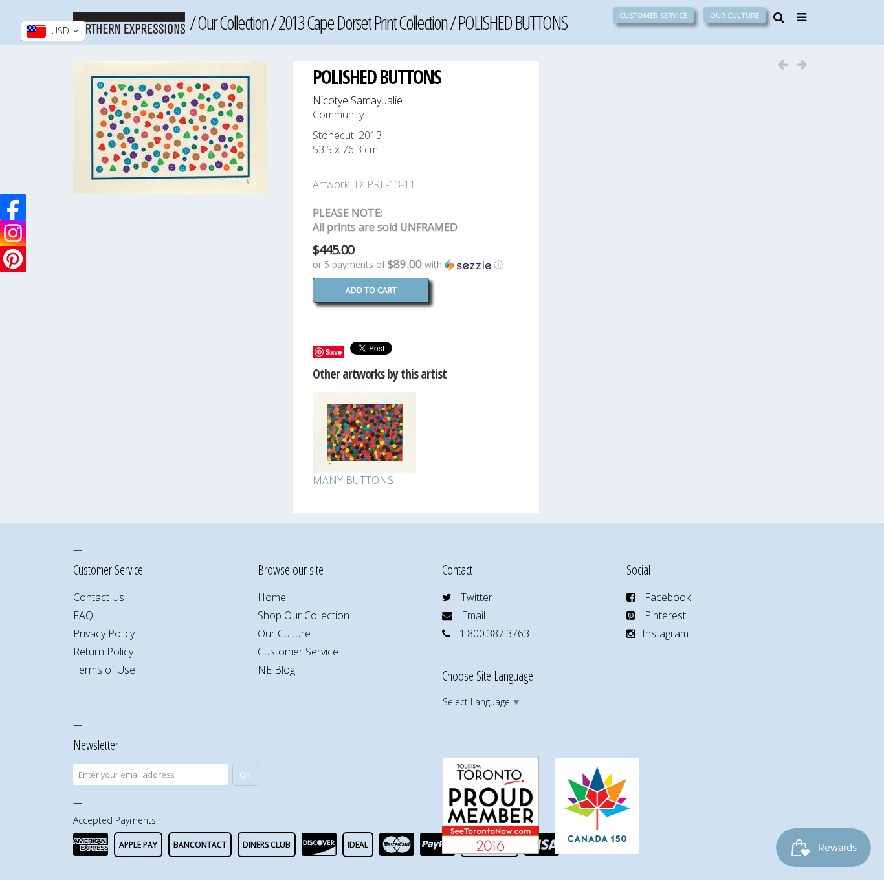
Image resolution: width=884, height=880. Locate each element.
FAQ (83, 615)
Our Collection (232, 22)
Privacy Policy (104, 633)
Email (473, 615)
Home (272, 597)
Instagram (665, 633)
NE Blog (276, 670)
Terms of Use (104, 670)
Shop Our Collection (303, 615)
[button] (416, 264)
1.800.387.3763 (494, 633)
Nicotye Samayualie (358, 100)
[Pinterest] (13, 259)
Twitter (476, 597)
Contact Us (98, 597)
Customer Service (653, 15)
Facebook (668, 597)
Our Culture (734, 15)
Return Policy (103, 651)
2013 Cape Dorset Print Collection (362, 22)
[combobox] (53, 31)
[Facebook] (13, 207)
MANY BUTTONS (353, 480)
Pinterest (665, 615)
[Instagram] (13, 233)
